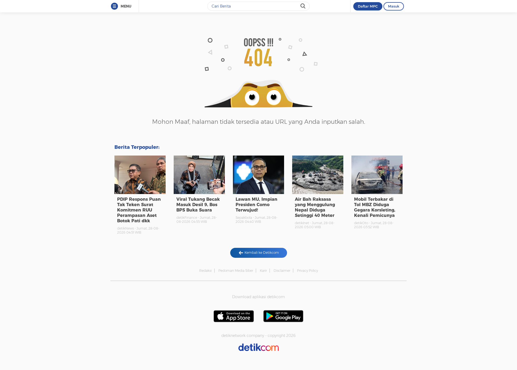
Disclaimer (282, 271)
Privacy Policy (307, 271)
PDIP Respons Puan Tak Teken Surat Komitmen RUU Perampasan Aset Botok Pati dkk (139, 210)
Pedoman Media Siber (235, 271)
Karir (263, 271)
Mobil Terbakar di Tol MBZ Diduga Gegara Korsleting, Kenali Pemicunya (374, 207)
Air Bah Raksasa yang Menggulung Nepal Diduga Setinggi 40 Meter (315, 207)
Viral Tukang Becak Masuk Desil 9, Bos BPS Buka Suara (198, 205)
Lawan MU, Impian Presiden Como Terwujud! (256, 205)
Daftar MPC (368, 6)
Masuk (393, 6)
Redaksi (205, 271)
